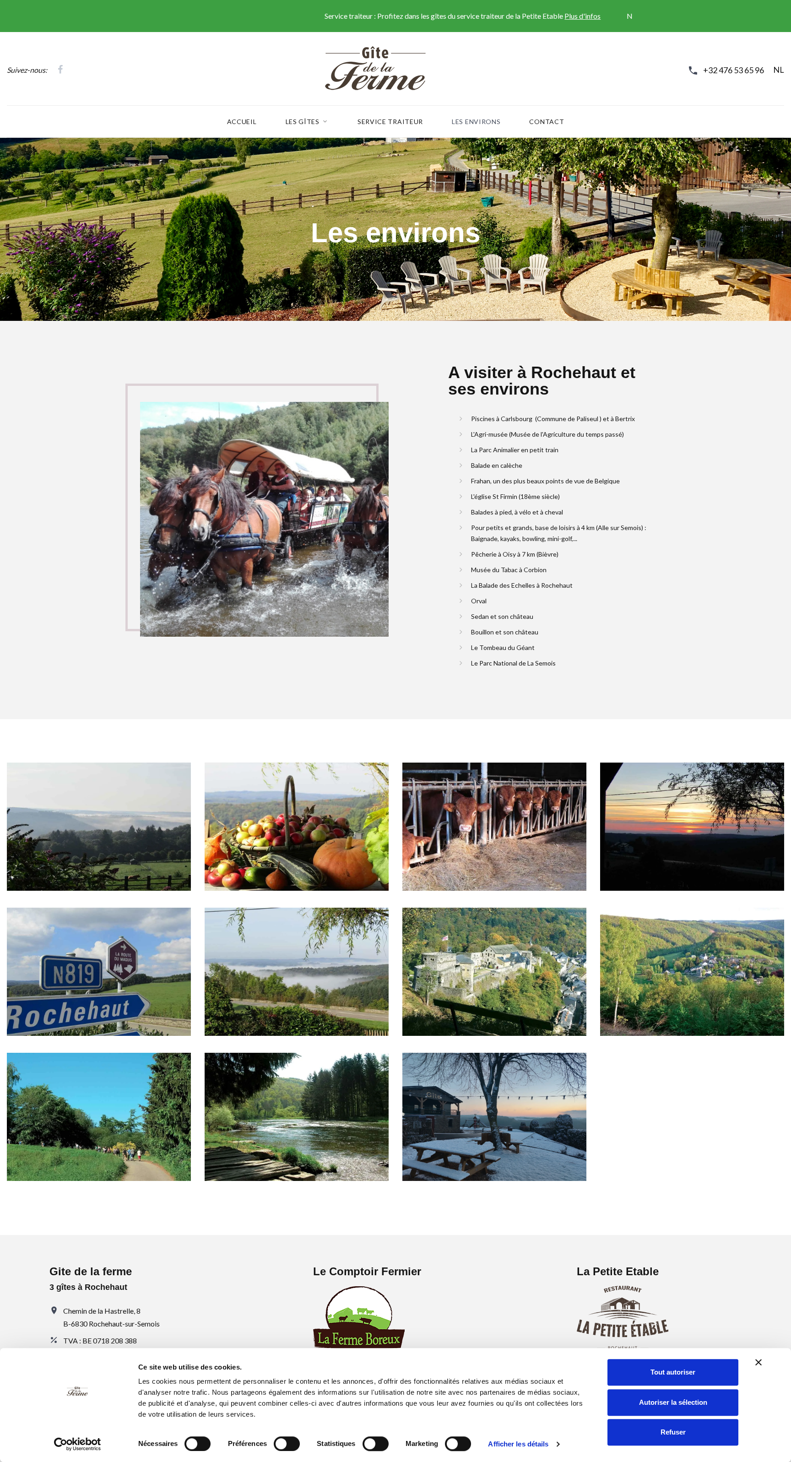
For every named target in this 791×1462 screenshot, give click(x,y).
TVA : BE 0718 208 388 (100, 1340)
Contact (546, 121)
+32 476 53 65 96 (733, 70)
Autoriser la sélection (673, 1402)
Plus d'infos (507, 15)
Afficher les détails (518, 1444)
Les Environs (476, 121)
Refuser (673, 1432)
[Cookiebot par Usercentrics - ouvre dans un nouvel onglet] (78, 1444)
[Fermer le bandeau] (758, 1362)
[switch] (287, 1443)
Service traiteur (390, 121)
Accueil (242, 121)
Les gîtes (303, 121)
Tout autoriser (672, 1372)
